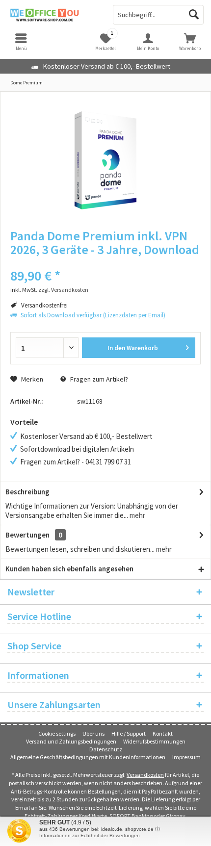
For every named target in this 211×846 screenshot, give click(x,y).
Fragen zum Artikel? (98, 379)
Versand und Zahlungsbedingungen (71, 741)
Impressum (186, 757)
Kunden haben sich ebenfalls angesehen (69, 568)
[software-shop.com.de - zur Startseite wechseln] (52, 15)
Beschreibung (27, 491)
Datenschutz (105, 749)
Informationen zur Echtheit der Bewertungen (89, 835)
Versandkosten (145, 774)
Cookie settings (57, 733)
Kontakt (163, 733)
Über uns (93, 733)
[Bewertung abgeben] (105, 262)
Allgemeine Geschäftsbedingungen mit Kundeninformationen (87, 757)
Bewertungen (27, 534)
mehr (136, 515)
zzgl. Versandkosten (63, 289)
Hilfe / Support (128, 733)
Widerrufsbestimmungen (154, 741)
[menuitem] (190, 42)
